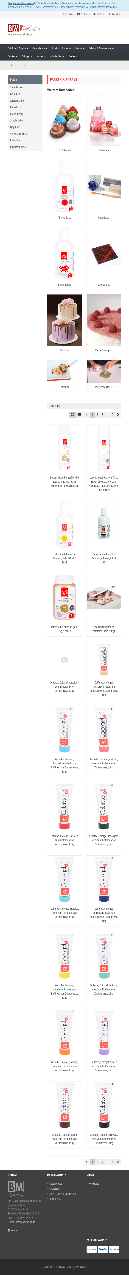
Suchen (70, 14)
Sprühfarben (64, 150)
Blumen (79, 48)
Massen (40, 56)
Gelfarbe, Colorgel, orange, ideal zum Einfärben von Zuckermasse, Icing (64, 1066)
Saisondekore (39, 48)
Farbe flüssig (64, 284)
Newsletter (94, 1183)
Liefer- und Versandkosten (62, 1193)
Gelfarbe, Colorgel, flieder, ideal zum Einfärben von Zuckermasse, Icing (104, 1066)
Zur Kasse (85, 14)
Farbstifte (64, 387)
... (107, 414)
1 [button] (92, 414)
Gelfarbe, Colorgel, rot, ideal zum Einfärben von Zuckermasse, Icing (64, 840)
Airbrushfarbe (64, 217)
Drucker (12, 56)
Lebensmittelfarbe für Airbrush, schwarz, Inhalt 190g (104, 558)
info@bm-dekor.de (25, 1222)
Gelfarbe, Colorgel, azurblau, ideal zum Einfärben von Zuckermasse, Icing (64, 913)
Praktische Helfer (103, 387)
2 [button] (97, 414)
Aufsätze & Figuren (17, 48)
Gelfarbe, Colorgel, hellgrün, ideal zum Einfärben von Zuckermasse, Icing (104, 989)
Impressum (54, 1188)
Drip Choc (65, 350)
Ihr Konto (100, 14)
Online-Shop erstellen (77, 1266)
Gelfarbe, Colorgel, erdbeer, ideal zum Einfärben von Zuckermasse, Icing (104, 763)
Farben (72, 56)
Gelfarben (104, 150)
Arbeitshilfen (56, 56)
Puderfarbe (103, 217)
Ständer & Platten (60, 48)
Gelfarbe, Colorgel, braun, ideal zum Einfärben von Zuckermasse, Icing (64, 1139)
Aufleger (26, 56)
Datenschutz (55, 1183)
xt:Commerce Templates (53, 1266)
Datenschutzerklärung (107, 7)
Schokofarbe (104, 284)
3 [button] (102, 414)
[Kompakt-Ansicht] (72, 415)
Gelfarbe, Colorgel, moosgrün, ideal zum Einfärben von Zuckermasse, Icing (104, 840)
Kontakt (14, 1230)
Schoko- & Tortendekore (100, 48)
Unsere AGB (55, 1198)
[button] (118, 415)
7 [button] (112, 414)
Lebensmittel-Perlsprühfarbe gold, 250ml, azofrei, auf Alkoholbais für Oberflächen (64, 482)
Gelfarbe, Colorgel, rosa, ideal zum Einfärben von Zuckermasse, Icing (64, 686)
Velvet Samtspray (103, 350)
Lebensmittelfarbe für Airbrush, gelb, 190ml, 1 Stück (64, 558)
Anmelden (116, 14)
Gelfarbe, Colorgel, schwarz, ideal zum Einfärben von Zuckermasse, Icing (104, 1139)
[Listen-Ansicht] (79, 415)
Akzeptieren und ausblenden (21, 3)
